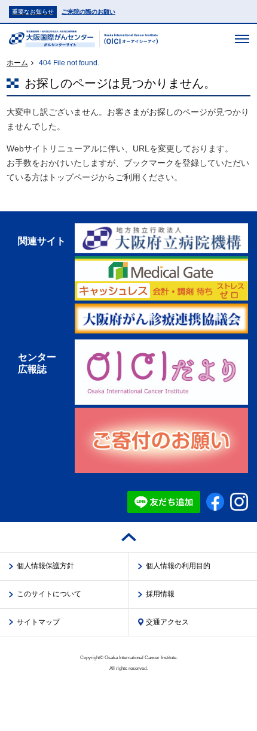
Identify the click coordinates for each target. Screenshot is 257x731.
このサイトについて (49, 594)
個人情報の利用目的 (178, 566)
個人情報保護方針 (45, 566)
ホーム (17, 63)
